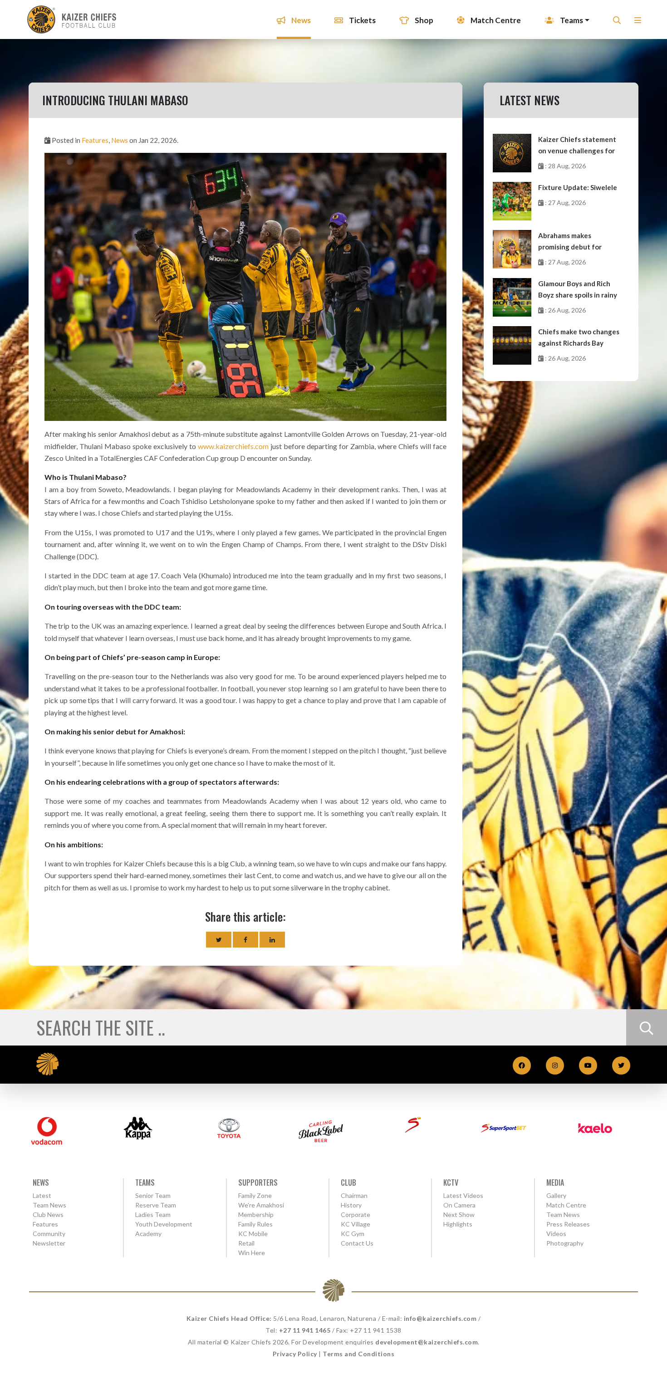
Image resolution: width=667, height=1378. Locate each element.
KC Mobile (253, 1233)
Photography (565, 1243)
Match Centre (495, 20)
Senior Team (153, 1195)
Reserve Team (155, 1205)
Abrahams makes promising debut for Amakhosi (570, 242)
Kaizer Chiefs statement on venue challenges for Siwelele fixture (577, 145)
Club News (48, 1214)
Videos (556, 1233)
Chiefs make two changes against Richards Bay (578, 337)
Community (49, 1233)
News (300, 20)
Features (95, 140)
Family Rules (255, 1224)
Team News (49, 1205)
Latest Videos (463, 1195)
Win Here (251, 1252)
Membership (256, 1214)
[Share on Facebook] (245, 940)
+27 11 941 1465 (305, 1330)
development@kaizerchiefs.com (426, 1342)
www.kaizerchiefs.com (233, 446)
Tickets (362, 20)
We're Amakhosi (261, 1205)
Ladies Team (153, 1214)
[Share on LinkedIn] (272, 940)
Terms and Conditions (358, 1354)
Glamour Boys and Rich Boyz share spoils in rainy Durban (577, 290)
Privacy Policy (295, 1354)
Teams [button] (571, 20)
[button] (637, 23)
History (351, 1205)
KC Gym (352, 1233)
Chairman (354, 1195)
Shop (423, 20)
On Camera (459, 1205)
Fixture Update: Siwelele (577, 187)
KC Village (355, 1224)
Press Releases (568, 1224)
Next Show (459, 1214)
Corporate (355, 1214)
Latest (42, 1195)
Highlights (457, 1224)
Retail (246, 1243)
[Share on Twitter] (218, 940)
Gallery (556, 1195)
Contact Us (357, 1243)
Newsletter (49, 1243)
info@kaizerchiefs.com (440, 1318)
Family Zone (255, 1195)
